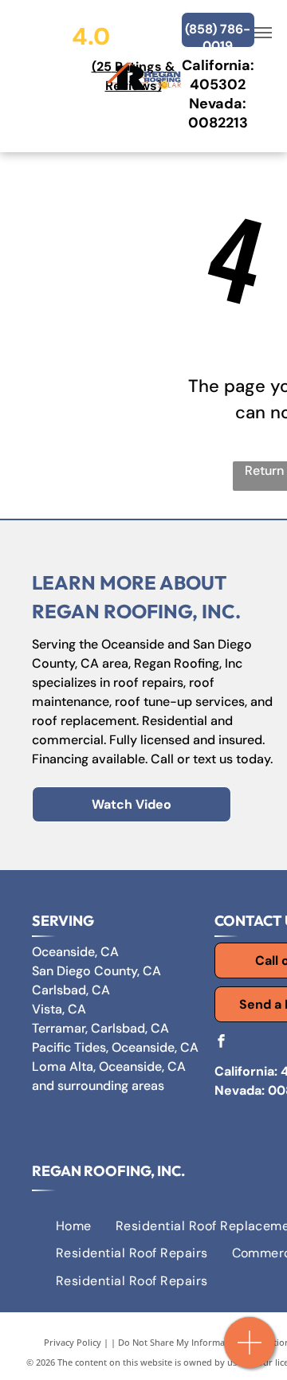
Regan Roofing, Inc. (108, 1171)
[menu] (263, 33)
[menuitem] (74, 1226)
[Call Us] (250, 1351)
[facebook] (220, 1042)
